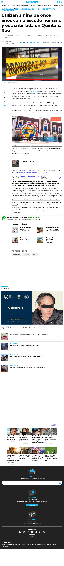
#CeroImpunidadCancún (28, 172)
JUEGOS (4, 5)
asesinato (26, 254)
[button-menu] (2, 2)
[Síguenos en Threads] (40, 532)
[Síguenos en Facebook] (20, 532)
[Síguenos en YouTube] (32, 532)
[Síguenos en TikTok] (36, 532)
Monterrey (33, 5)
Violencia (35, 254)
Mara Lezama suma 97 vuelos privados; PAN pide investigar (52, 229)
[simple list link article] (32, 308)
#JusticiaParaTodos (42, 172)
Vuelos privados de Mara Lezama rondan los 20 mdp (26, 239)
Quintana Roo (8, 11)
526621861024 (32, 499)
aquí (39, 219)
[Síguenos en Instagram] (28, 532)
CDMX (9, 5)
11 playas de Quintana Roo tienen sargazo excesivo (51, 240)
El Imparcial (8, 9)
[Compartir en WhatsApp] (21, 42)
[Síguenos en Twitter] (24, 532)
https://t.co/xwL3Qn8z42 (21, 176)
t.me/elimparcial (32, 521)
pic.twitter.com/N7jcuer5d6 (37, 176)
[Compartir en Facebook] (24, 42)
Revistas (55, 5)
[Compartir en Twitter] (27, 42)
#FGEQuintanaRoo (24, 170)
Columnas (40, 5)
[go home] (32, 543)
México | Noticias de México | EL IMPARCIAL (35, 9)
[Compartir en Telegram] (31, 42)
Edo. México (16, 5)
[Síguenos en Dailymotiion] (44, 532)
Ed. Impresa (47, 5)
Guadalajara (24, 5)
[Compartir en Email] (34, 42)
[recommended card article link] (15, 163)
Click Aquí (32, 505)
